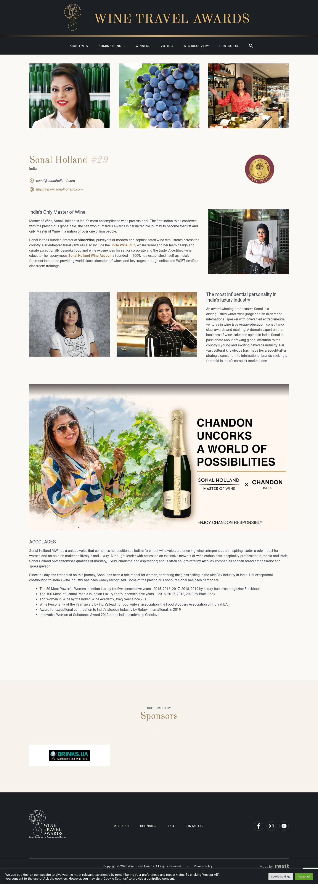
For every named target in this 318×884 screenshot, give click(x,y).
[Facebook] (258, 826)
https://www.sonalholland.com (59, 189)
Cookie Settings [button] (280, 876)
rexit (282, 866)
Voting (167, 46)
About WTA (79, 46)
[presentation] (36, 96)
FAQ (171, 826)
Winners (143, 46)
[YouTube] (284, 826)
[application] (123, 46)
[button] (251, 46)
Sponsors (148, 826)
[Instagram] (271, 826)
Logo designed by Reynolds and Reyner (48, 837)
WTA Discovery (196, 46)
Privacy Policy (203, 866)
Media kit (122, 826)
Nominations (109, 46)
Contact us (229, 46)
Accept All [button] (304, 876)
